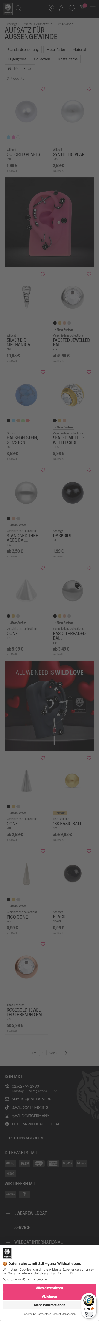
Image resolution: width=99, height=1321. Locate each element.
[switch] (89, 1314)
